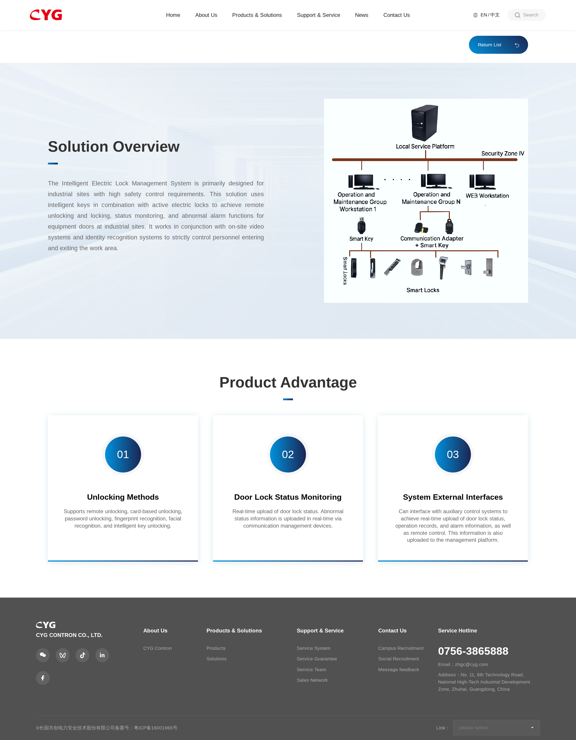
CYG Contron (157, 648)
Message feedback (398, 669)
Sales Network (312, 680)
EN (484, 15)
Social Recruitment (398, 658)
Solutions (217, 658)
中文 (495, 15)
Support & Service (318, 15)
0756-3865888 (473, 651)
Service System (314, 648)
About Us (206, 15)
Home (173, 15)
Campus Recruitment (401, 648)
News (361, 15)
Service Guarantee (317, 658)
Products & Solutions (257, 15)
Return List (489, 44)
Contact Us (396, 15)
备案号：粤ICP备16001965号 (146, 728)
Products (216, 648)
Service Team (311, 669)
